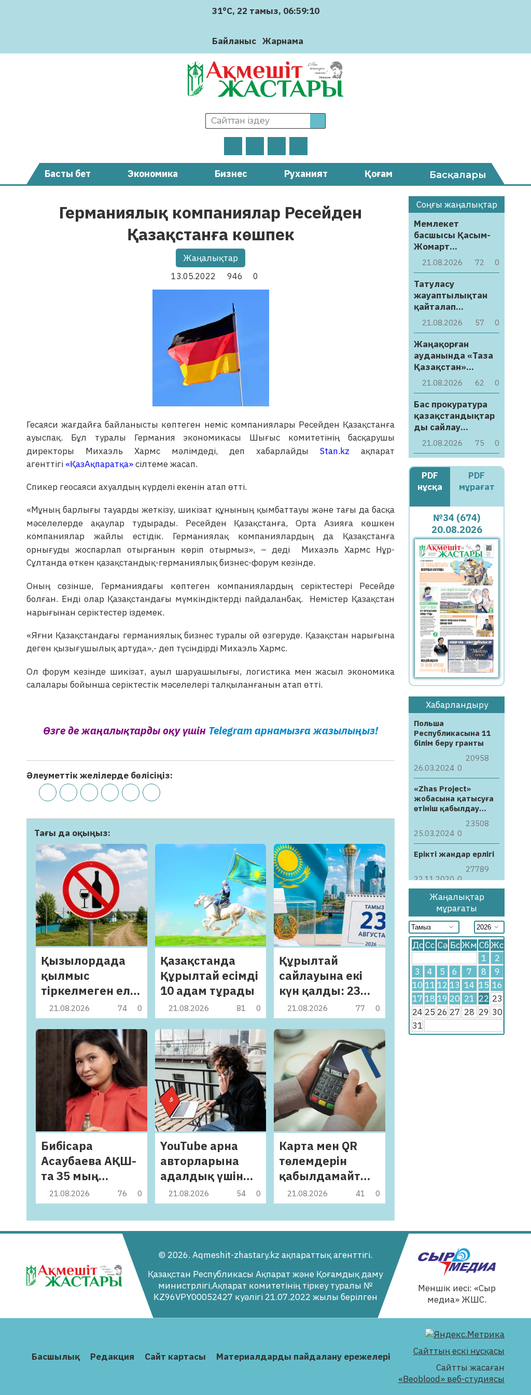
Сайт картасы (175, 1356)
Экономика (153, 174)
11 (430, 985)
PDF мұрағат (477, 481)
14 (469, 985)
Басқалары (457, 175)
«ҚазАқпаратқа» (99, 464)
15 (484, 985)
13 (455, 985)
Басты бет (68, 174)
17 (417, 998)
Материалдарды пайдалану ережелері (303, 1356)
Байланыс (234, 41)
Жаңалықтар (210, 258)
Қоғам (379, 174)
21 (469, 998)
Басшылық (56, 1356)
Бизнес (231, 174)
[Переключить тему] (314, 40)
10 (417, 985)
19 (442, 998)
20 (455, 998)
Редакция (112, 1356)
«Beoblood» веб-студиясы (451, 1379)
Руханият (306, 174)
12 (442, 985)
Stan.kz (329, 451)
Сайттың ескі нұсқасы (459, 1351)
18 (430, 998)
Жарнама (282, 41)
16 (497, 985)
